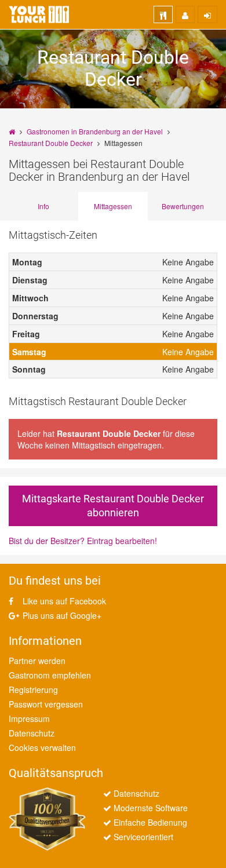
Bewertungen (183, 206)
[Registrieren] (185, 14)
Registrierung (33, 689)
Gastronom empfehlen (50, 675)
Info (43, 206)
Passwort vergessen (46, 704)
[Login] (207, 14)
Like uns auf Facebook (63, 601)
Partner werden (37, 660)
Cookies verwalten (42, 747)
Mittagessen (113, 206)
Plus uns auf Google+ (60, 615)
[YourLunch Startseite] (39, 14)
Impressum (29, 718)
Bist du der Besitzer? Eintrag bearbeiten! (83, 540)
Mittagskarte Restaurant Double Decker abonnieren (113, 506)
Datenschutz (31, 733)
